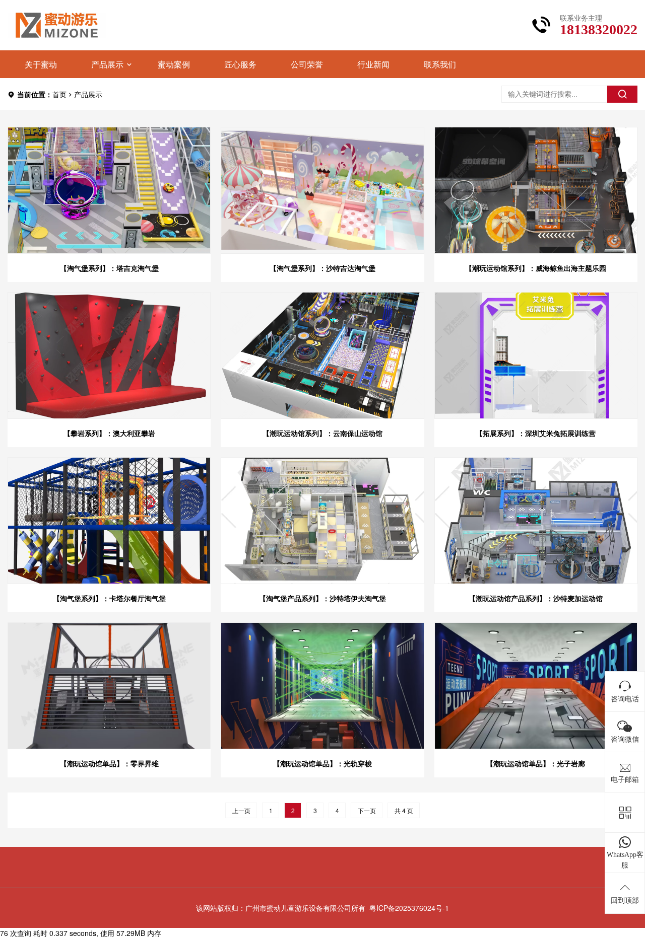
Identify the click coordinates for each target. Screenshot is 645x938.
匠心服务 (240, 64)
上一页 (241, 810)
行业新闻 (373, 64)
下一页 (367, 810)
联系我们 (440, 64)
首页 (59, 94)
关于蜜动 (41, 64)
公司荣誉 (307, 64)
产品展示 (107, 64)
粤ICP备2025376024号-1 (409, 908)
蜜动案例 (174, 64)
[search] (622, 94)
